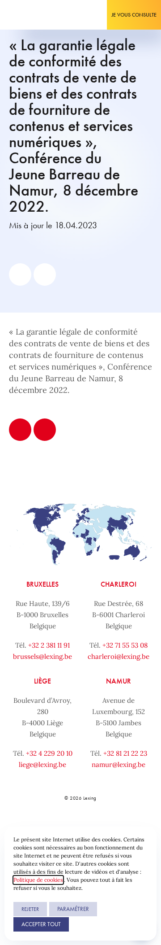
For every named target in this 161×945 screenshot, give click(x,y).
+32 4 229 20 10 (49, 753)
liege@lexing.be (42, 764)
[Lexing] (34, 14)
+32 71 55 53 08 (125, 645)
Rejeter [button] (30, 909)
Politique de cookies (38, 879)
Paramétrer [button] (73, 909)
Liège (42, 681)
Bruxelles (42, 584)
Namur (118, 681)
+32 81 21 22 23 (125, 753)
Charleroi (118, 584)
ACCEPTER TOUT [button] (41, 924)
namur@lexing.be (118, 764)
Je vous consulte (134, 14)
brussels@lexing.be (42, 656)
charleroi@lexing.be (118, 656)
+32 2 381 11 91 (49, 645)
